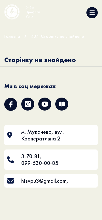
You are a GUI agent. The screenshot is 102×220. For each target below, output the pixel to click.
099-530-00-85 (39, 163)
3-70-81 (30, 156)
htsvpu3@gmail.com (44, 180)
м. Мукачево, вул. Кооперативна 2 (42, 135)
